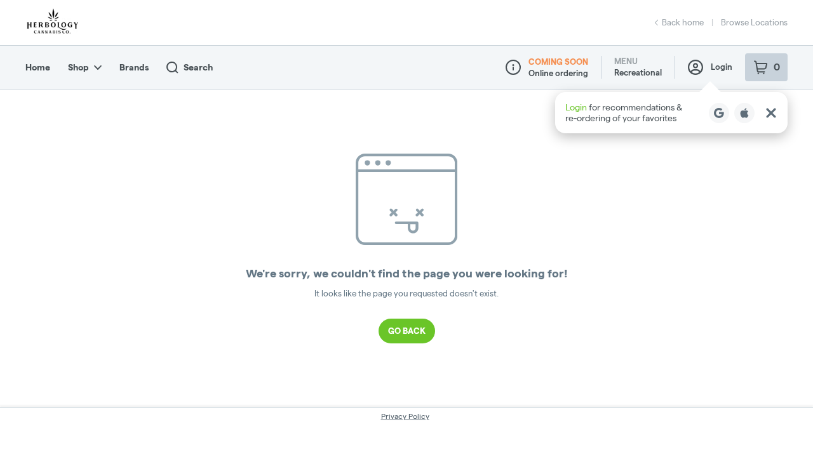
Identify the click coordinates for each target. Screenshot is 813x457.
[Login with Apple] (744, 113)
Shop (78, 67)
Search (198, 67)
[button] (671, 112)
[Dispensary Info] (513, 67)
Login (721, 66)
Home (37, 67)
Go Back (407, 330)
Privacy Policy (405, 416)
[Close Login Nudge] (771, 113)
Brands (134, 67)
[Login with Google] (719, 113)
